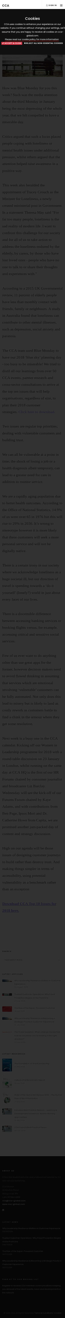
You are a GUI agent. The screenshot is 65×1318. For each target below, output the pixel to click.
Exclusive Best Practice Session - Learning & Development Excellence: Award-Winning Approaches (35, 1114)
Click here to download (36, 412)
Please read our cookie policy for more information (32, 39)
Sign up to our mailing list (20, 1279)
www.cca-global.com (13, 1204)
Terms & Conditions (43, 1313)
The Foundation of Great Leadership (31, 1063)
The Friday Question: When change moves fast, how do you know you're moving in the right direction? (37, 1035)
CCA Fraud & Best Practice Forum (30, 1127)
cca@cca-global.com (14, 1200)
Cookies (58, 1313)
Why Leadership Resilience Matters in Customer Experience (31, 1228)
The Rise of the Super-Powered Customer (34, 1008)
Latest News (10, 1222)
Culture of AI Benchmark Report (29, 1080)
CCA (5, 5)
